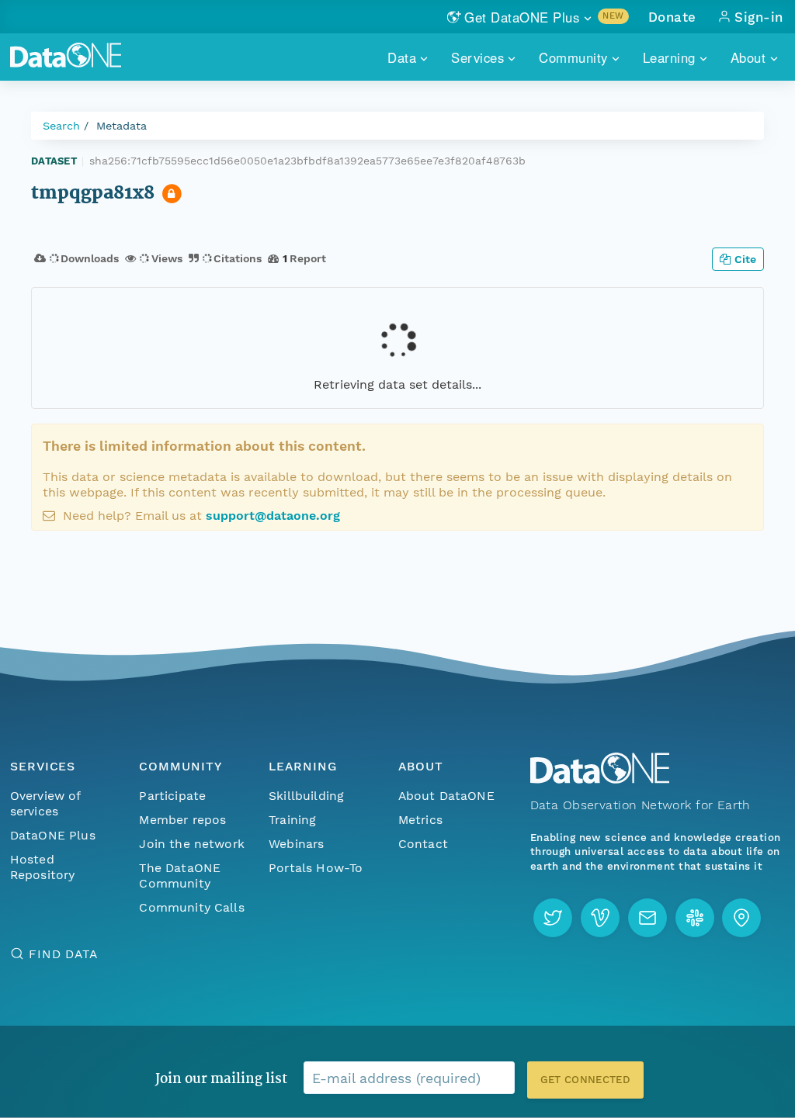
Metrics (420, 819)
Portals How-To (316, 867)
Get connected (585, 1079)
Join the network (192, 843)
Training (292, 819)
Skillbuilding (306, 795)
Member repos (182, 819)
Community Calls (191, 907)
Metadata (121, 125)
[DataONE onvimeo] (600, 917)
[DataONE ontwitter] (552, 917)
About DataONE (446, 795)
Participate (172, 795)
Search (61, 125)
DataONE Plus (52, 835)
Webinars (296, 843)
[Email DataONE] (647, 917)
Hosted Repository (42, 867)
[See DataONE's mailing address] (741, 917)
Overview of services (45, 803)
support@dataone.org (273, 515)
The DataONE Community (179, 875)
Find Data (63, 954)
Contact (423, 843)
